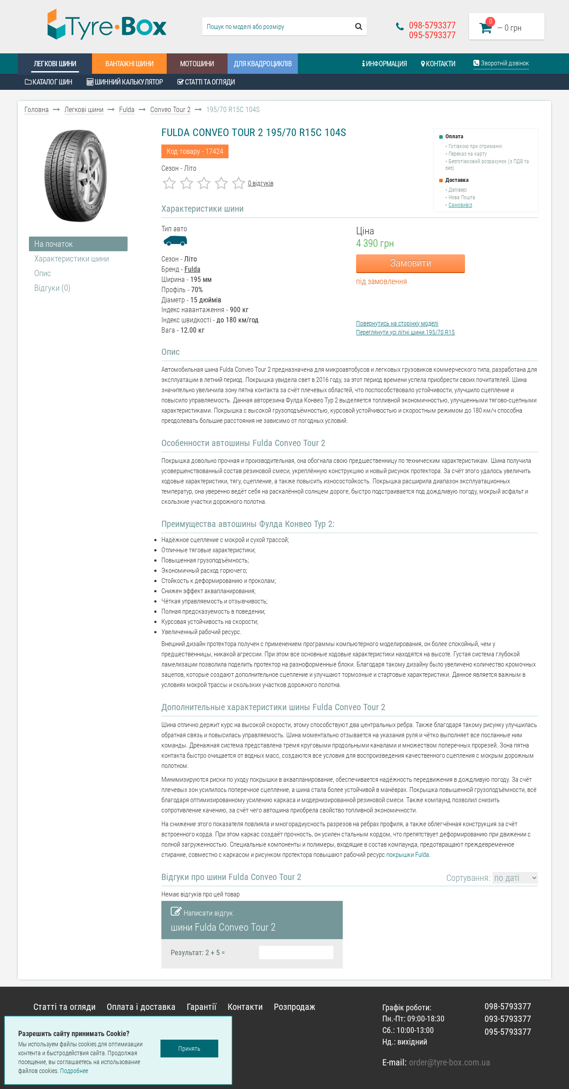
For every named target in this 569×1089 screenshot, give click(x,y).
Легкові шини (55, 64)
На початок (53, 244)
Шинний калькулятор (128, 82)
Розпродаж (294, 1006)
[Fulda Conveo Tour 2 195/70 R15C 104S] (76, 176)
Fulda (127, 109)
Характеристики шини (71, 258)
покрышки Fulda (407, 855)
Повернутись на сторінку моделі (397, 323)
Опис (42, 273)
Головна (36, 109)
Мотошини (197, 64)
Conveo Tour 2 (170, 109)
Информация (386, 64)
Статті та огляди (209, 82)
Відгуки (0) (52, 288)
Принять (189, 1048)
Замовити (410, 263)
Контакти (440, 64)
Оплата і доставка (141, 1006)
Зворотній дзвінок (504, 63)
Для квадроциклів (263, 64)
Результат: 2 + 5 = (198, 952)
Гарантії (201, 1006)
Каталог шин (51, 82)
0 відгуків (260, 183)
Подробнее (74, 1070)
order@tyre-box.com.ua (449, 1062)
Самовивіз (460, 205)
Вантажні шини (129, 64)
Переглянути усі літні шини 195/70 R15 (405, 332)
